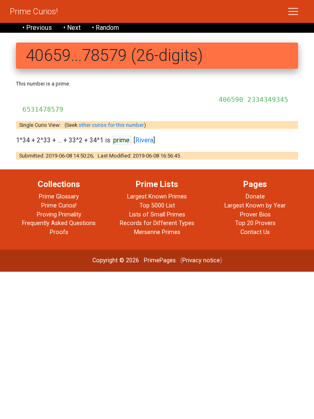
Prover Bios (255, 214)
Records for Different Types (157, 223)
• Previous (37, 28)
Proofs (59, 232)
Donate (255, 196)
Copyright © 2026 (115, 260)
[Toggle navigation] (293, 11)
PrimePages (160, 260)
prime (121, 140)
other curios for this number (111, 125)
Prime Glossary (59, 196)
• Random (105, 28)
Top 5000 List (157, 205)
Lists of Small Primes (157, 214)
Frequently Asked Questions (59, 223)
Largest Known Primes (157, 196)
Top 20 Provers (255, 223)
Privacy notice (201, 260)
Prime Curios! (34, 11)
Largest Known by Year (255, 205)
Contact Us (255, 232)
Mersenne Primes (157, 232)
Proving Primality (59, 214)
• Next (72, 28)
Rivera (144, 140)
